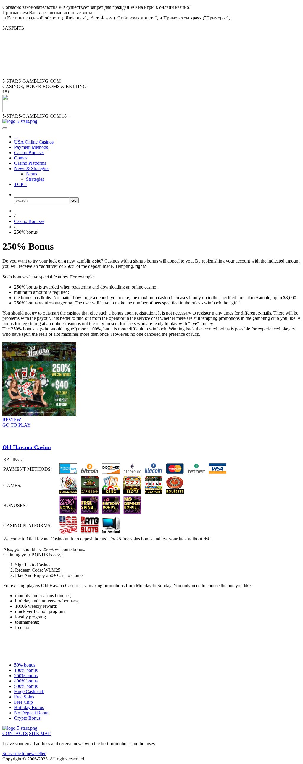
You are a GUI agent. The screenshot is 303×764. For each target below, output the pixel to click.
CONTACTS (15, 733)
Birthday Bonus (29, 707)
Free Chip (23, 702)
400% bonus (26, 680)
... (16, 136)
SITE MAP (40, 733)
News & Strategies (31, 168)
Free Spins (24, 696)
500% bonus (26, 686)
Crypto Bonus (27, 718)
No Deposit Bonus (31, 712)
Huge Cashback (29, 691)
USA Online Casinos (34, 141)
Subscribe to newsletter (24, 753)
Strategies (35, 179)
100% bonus (26, 670)
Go (73, 200)
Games (20, 157)
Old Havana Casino (26, 447)
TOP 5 (20, 184)
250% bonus (26, 675)
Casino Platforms (30, 163)
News (31, 173)
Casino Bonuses (29, 152)
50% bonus (24, 664)
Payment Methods (31, 147)
